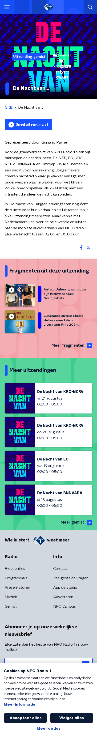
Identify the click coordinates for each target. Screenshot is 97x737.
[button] (7, 7)
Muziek (11, 597)
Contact (60, 569)
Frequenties (15, 569)
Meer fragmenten (68, 345)
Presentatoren (17, 587)
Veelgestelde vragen (71, 578)
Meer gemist (72, 522)
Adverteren (63, 597)
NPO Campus (64, 606)
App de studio (65, 587)
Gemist (11, 606)
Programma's (16, 578)
